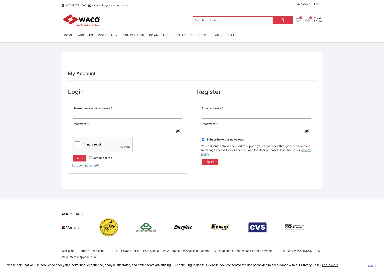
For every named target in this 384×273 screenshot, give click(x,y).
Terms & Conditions (91, 250)
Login (317, 3)
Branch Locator (225, 35)
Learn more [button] (330, 265)
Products (106, 35)
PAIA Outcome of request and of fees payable (242, 250)
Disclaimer (68, 250)
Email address (219, 108)
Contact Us (183, 35)
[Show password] (178, 131)
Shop (201, 35)
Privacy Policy (130, 250)
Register (210, 161)
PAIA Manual (151, 250)
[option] (63, 227)
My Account (303, 3)
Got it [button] (372, 265)
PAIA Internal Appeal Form (79, 257)
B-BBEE (113, 250)
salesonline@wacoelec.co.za (110, 5)
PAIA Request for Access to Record (186, 250)
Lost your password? (85, 165)
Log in (80, 158)
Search (283, 20)
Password (87, 123)
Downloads (159, 35)
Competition (133, 35)
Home (68, 35)
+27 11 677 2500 (75, 5)
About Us (85, 35)
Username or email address (99, 108)
